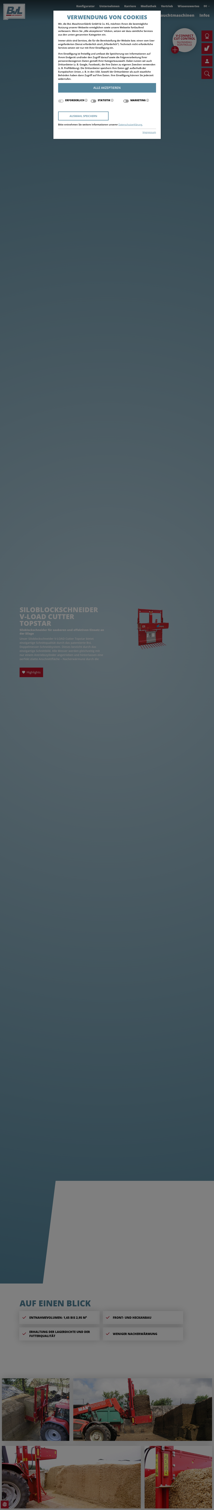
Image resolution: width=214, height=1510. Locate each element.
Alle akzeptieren (107, 88)
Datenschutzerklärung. (130, 124)
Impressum (149, 132)
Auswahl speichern (83, 116)
